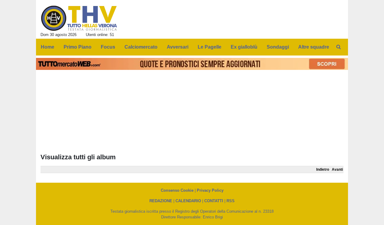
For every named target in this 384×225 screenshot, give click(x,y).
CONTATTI (213, 201)
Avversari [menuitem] (177, 47)
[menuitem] (338, 47)
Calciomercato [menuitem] (141, 47)
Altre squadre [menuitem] (313, 47)
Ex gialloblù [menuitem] (244, 47)
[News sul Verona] (79, 18)
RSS (230, 201)
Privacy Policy (210, 190)
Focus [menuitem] (108, 47)
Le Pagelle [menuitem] (209, 47)
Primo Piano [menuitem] (78, 47)
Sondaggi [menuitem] (278, 47)
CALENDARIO (188, 201)
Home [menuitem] (47, 47)
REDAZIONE (160, 201)
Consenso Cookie (177, 190)
